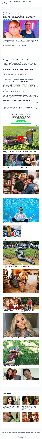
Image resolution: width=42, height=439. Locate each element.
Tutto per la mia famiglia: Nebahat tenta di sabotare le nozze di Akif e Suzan (11, 434)
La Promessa (25, 1)
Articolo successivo (37, 399)
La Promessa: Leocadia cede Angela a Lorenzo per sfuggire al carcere (29, 434)
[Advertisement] (21, 63)
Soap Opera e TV (5, 419)
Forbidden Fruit (31, 1)
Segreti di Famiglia (29, 4)
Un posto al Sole (12, 4)
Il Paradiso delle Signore (20, 4)
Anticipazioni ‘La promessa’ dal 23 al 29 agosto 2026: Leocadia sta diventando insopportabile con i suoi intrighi (29, 418)
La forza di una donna (17, 1)
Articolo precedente (5, 399)
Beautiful (10, 1)
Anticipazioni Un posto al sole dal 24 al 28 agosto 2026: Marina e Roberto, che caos (11, 417)
